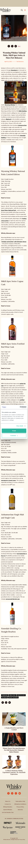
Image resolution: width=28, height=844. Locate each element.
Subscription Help (20, 801)
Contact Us (8, 804)
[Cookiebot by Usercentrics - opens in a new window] (20, 407)
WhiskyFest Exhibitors (20, 804)
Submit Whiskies (7, 810)
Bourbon (4, 697)
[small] (8, 793)
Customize (13, 435)
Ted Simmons (20, 61)
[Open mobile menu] (25, 10)
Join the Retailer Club (7, 812)
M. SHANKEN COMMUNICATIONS (14, 818)
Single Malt (12, 695)
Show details (19, 426)
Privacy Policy (20, 807)
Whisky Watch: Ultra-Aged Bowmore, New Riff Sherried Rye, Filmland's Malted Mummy (14, 750)
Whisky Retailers (7, 807)
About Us (7, 801)
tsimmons (4, 695)
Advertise (20, 810)
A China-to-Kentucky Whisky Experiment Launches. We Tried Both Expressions (14, 772)
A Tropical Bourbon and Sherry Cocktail (14, 729)
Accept (14, 430)
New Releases (21, 695)
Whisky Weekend (13, 697)
